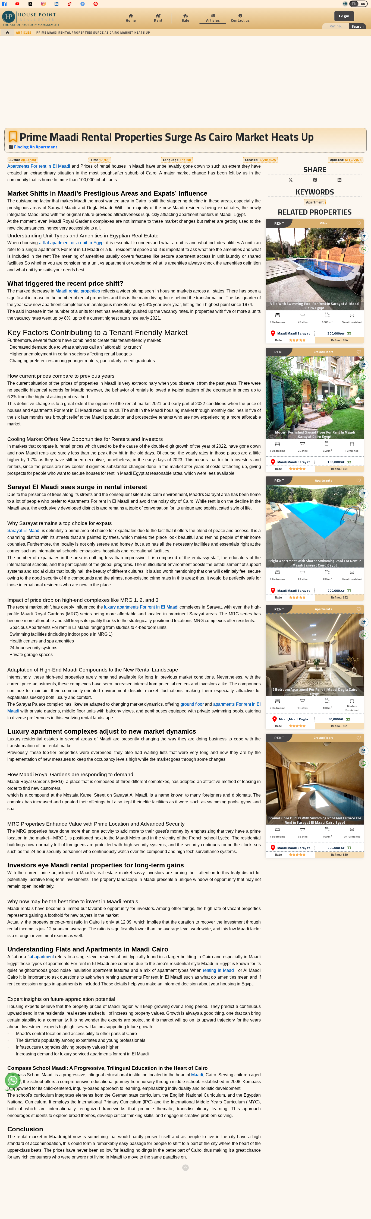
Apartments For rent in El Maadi (38, 166)
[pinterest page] (95, 4)
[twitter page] (30, 4)
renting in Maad (218, 970)
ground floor (192, 704)
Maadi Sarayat (298, 333)
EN (354, 4)
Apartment (315, 202)
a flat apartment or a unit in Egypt (72, 242)
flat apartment (40, 956)
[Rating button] (297, 340)
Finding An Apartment (35, 147)
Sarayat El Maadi (24, 530)
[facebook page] (4, 4)
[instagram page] (43, 4)
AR (363, 4)
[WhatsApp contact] (13, 1080)
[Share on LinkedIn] (339, 180)
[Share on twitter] (290, 180)
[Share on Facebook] (315, 180)
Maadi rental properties (77, 291)
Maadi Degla (298, 719)
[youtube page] (17, 4)
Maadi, (197, 1074)
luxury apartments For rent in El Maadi (141, 607)
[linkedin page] (56, 4)
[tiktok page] (69, 4)
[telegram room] (82, 4)
